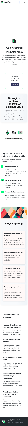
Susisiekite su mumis (17, 423)
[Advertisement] (14, 19)
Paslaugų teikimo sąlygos (14, 419)
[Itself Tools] (14, 136)
